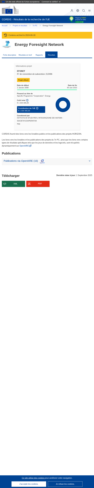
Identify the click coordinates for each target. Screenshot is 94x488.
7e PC (35, 26)
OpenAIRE (24, 146)
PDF (40, 184)
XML (15, 184)
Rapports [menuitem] (39, 55)
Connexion (72, 10)
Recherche (83, 10)
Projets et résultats (20, 26)
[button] (77, 10)
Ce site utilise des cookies (33, 478)
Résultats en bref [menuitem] (25, 55)
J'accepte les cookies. (28, 484)
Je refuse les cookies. (65, 484)
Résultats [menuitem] (51, 55)
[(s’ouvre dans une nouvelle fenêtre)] (10, 9)
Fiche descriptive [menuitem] (9, 55)
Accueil (4, 26)
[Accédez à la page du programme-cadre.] (6, 44)
